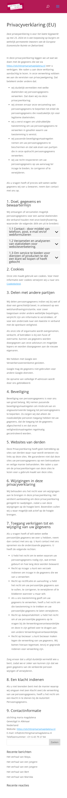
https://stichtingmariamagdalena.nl (26, 65)
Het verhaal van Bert (18, 771)
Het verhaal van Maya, (19, 756)
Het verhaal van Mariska (20, 776)
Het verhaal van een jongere (22, 761)
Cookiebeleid (14, 283)
